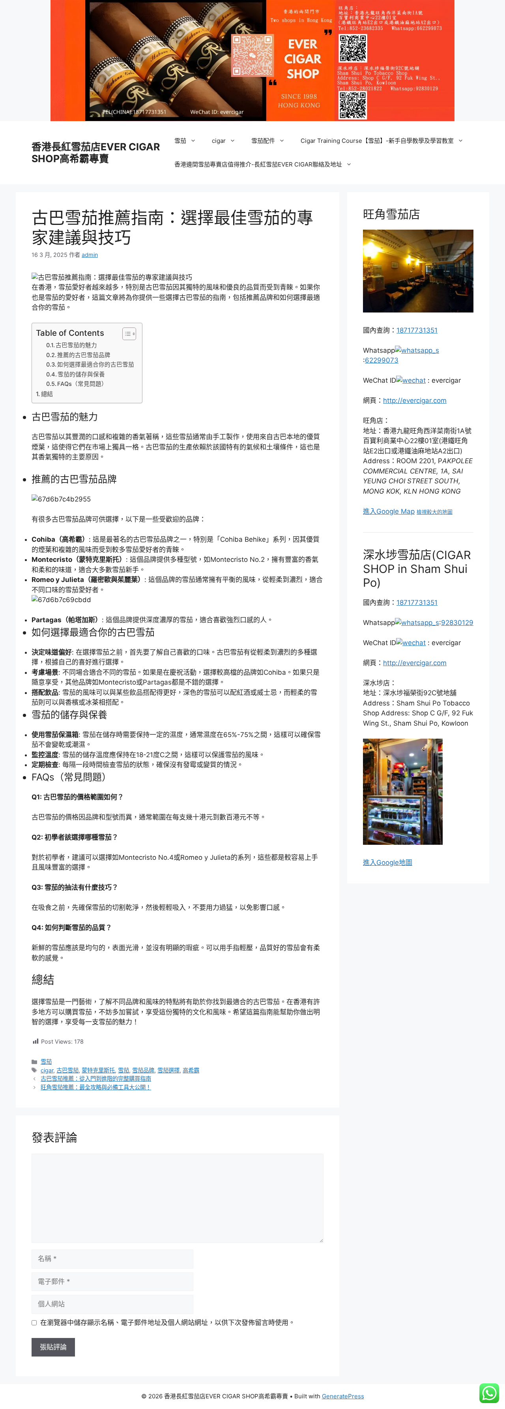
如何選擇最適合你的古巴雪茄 (95, 364)
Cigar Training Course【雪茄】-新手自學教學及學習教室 (377, 140)
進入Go (374, 862)
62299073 (381, 360)
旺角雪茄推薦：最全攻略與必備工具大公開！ (96, 1087)
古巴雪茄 (67, 1070)
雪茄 (180, 140)
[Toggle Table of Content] (125, 334)
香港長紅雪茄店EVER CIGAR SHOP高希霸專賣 (96, 153)
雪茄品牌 (143, 1070)
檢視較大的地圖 (435, 512)
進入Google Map (389, 511)
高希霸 (191, 1070)
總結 (47, 394)
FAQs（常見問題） (82, 383)
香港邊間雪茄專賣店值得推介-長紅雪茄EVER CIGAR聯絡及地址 (258, 164)
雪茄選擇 (168, 1070)
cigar (219, 140)
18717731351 (417, 330)
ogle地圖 (398, 862)
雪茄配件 (263, 140)
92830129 (457, 623)
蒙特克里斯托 (98, 1070)
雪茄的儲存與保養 (81, 374)
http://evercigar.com (415, 400)
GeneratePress (343, 1396)
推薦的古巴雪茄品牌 (83, 355)
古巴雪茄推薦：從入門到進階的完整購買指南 (96, 1078)
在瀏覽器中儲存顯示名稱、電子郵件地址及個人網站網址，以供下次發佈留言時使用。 (167, 1323)
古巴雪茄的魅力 (76, 345)
